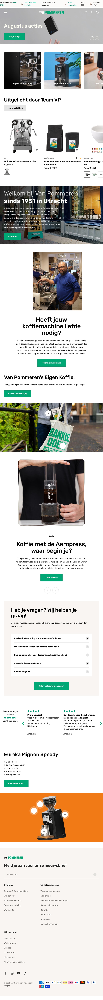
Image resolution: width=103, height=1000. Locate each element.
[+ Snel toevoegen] (37, 150)
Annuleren (45, 919)
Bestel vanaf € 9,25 (17, 393)
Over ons (12, 236)
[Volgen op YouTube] (18, 973)
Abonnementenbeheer (14, 962)
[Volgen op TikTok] (25, 973)
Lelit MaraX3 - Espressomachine (20, 161)
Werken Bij (9, 910)
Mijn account (10, 938)
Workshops (45, 896)
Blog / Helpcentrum (49, 905)
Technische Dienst (12, 900)
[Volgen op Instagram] (12, 973)
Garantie (44, 910)
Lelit (5, 158)
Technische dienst (51, 363)
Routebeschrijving (12, 905)
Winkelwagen (10, 943)
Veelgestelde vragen (50, 891)
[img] (10, 717)
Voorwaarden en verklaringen (54, 900)
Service (7, 948)
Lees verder (51, 577)
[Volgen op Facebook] (5, 973)
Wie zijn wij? (9, 896)
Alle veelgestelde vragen (51, 686)
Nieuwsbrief (9, 957)
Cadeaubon (9, 952)
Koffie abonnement (49, 924)
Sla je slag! (14, 36)
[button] (24, 723)
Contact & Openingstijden (16, 891)
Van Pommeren (49, 158)
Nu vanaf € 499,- (16, 783)
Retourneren (46, 914)
